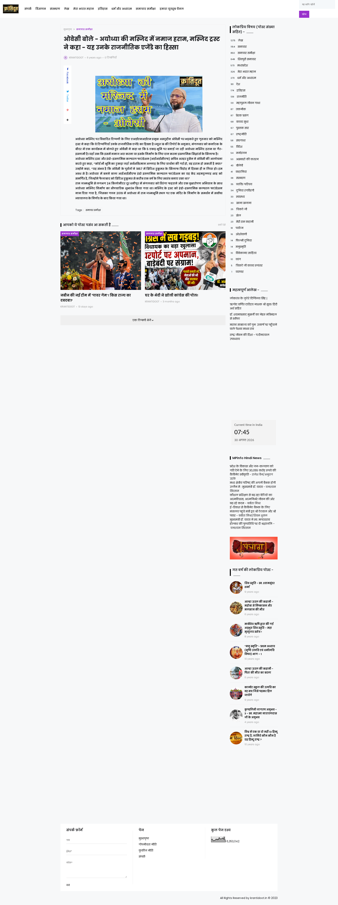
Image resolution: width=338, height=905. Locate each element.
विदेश (236, 147)
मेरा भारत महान (83, 9)
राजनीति (238, 97)
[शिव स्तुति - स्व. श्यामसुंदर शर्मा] (236, 587)
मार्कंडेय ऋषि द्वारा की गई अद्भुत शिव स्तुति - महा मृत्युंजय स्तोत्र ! (259, 628)
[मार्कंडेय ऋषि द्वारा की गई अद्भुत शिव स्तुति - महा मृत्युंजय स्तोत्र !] (236, 630)
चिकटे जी (239, 209)
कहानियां (239, 172)
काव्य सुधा (239, 122)
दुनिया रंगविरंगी (242, 190)
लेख (66, 9)
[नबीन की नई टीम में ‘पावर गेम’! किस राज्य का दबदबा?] (100, 260)
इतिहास (103, 9)
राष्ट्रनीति (238, 134)
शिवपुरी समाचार (243, 59)
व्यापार (237, 272)
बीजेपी (237, 165)
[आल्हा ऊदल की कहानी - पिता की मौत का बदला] (236, 673)
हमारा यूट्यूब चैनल (172, 9)
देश (235, 84)
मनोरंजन (239, 153)
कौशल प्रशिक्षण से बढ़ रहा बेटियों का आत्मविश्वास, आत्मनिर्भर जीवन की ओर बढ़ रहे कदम (252, 499)
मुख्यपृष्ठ (68, 29)
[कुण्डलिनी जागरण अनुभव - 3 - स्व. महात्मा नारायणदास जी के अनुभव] (236, 715)
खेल (236, 215)
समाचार (239, 47)
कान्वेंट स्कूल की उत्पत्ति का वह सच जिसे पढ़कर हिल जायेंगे (260, 691)
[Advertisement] (254, 379)
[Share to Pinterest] (67, 110)
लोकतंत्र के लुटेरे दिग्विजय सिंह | (248, 298)
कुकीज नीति (146, 850)
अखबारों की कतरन (245, 159)
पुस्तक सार (240, 128)
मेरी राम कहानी (242, 222)
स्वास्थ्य (238, 197)
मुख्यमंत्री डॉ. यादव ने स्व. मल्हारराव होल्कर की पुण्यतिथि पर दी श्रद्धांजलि (251, 522)
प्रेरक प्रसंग (239, 115)
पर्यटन (237, 228)
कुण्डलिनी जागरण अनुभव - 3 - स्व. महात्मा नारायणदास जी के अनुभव (261, 713)
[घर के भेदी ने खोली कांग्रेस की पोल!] (185, 260)
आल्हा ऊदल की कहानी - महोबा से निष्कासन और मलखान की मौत (259, 605)
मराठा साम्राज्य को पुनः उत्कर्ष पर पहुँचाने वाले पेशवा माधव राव (253, 327)
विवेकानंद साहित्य (243, 253)
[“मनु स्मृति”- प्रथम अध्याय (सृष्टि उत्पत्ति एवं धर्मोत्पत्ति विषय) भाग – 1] (236, 652)
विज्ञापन (40, 9)
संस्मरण (55, 9)
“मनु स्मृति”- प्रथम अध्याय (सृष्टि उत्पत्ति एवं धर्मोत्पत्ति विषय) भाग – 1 (260, 650)
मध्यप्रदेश (239, 65)
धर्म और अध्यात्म (121, 9)
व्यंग (236, 259)
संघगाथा (238, 140)
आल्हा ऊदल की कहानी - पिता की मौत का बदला (259, 671)
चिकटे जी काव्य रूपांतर (246, 265)
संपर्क (27, 9)
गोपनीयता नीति (147, 844)
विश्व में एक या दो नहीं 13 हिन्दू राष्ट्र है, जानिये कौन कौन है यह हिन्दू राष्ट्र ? (261, 736)
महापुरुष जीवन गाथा (245, 103)
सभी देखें (222, 224)
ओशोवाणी (239, 234)
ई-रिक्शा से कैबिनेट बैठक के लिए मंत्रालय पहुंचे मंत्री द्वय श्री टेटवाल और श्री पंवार (253, 511)
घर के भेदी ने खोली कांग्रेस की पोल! (171, 295)
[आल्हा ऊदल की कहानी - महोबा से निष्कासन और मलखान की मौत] (236, 608)
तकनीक (238, 109)
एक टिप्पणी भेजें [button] (142, 320)
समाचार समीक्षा (146, 9)
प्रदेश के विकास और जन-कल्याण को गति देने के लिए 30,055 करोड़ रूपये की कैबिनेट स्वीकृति (253, 470)
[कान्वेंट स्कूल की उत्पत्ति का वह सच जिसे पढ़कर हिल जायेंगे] (236, 693)
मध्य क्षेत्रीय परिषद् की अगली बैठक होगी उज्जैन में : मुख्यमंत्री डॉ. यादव (253, 485)
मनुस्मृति (238, 247)
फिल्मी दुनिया (241, 240)
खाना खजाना (241, 203)
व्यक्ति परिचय (241, 184)
